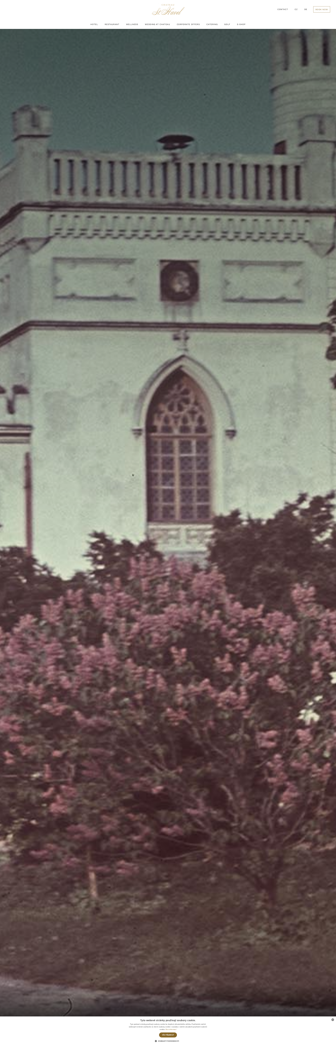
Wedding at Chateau (157, 24)
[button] (168, 1041)
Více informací (171, 1029)
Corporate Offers (188, 24)
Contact (282, 9)
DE (305, 9)
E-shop (241, 24)
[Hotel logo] (168, 11)
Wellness (132, 24)
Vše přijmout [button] (168, 1035)
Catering (212, 24)
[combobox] (332, 1019)
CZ (296, 9)
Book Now (322, 9)
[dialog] (168, 1031)
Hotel (94, 24)
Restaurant (112, 24)
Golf (227, 24)
